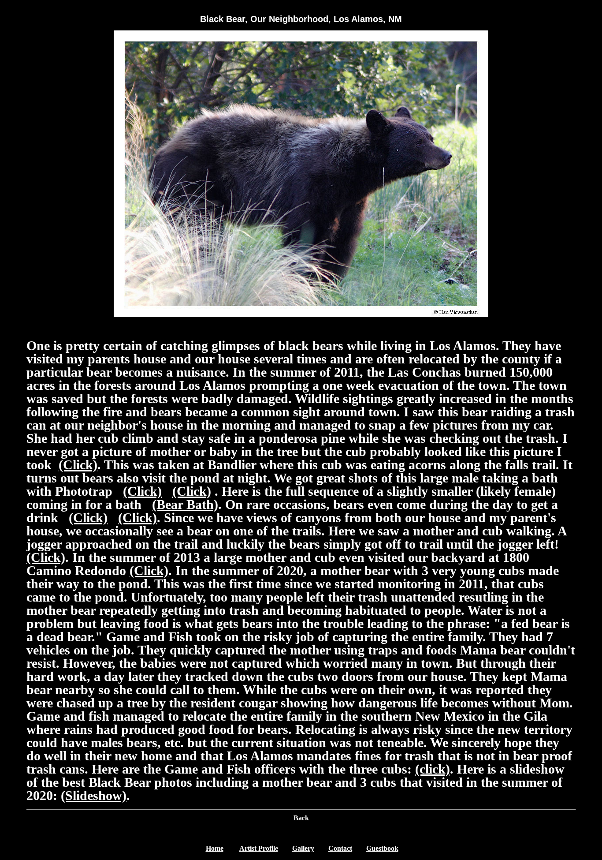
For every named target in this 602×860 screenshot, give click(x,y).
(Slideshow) (93, 795)
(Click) (78, 464)
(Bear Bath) (185, 504)
